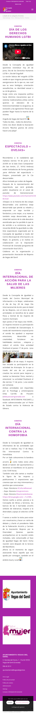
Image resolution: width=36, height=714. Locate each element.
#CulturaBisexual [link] (24, 488)
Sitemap (5, 689)
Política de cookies (8, 683)
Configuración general (18, 707)
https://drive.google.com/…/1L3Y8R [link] (17, 497)
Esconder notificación (22, 702)
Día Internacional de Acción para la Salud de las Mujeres (18, 280)
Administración (7, 686)
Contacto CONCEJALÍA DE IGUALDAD (15, 1)
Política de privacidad (9, 680)
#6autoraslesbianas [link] (24, 494)
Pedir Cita (28, 1)
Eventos (18, 26)
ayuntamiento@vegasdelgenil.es (14, 670)
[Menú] (32, 9)
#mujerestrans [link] (22, 491)
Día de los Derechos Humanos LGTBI (18, 33)
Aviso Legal (6, 677)
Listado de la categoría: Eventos (13, 16)
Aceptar (10, 702)
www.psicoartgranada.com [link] (14, 396)
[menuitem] (15, 1)
